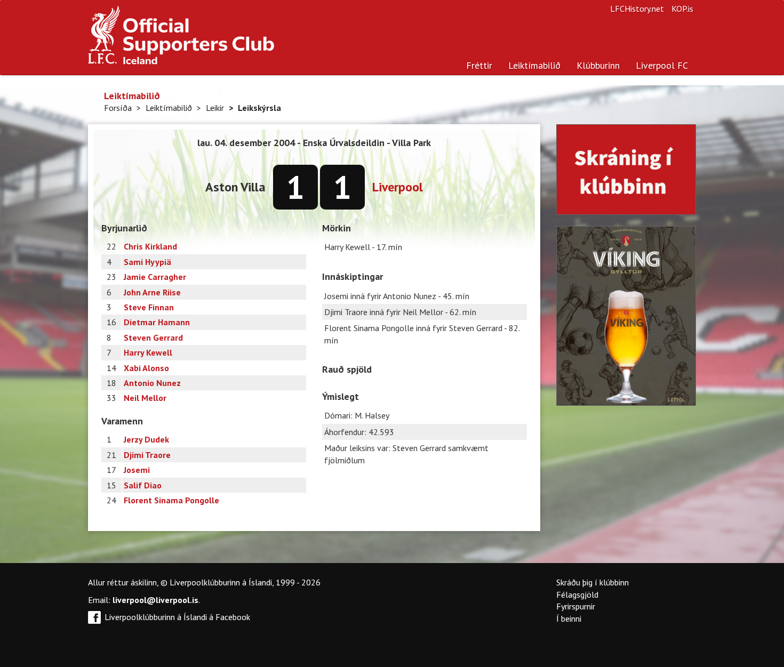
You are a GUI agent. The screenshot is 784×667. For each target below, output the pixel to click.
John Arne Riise (152, 292)
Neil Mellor (145, 397)
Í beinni (568, 618)
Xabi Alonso (146, 368)
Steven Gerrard (153, 337)
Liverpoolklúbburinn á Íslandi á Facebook (177, 617)
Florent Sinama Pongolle (171, 500)
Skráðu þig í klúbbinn (592, 582)
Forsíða (118, 107)
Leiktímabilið (534, 65)
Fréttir (479, 65)
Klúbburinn (598, 65)
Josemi (137, 469)
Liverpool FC (662, 65)
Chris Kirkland (150, 246)
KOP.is (682, 8)
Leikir (215, 107)
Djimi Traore (147, 454)
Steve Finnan (149, 307)
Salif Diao (143, 485)
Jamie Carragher (155, 276)
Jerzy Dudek (146, 439)
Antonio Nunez (152, 382)
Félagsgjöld (577, 594)
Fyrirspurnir (575, 606)
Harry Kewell (148, 352)
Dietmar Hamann (157, 322)
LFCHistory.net (637, 8)
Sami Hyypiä (147, 261)
